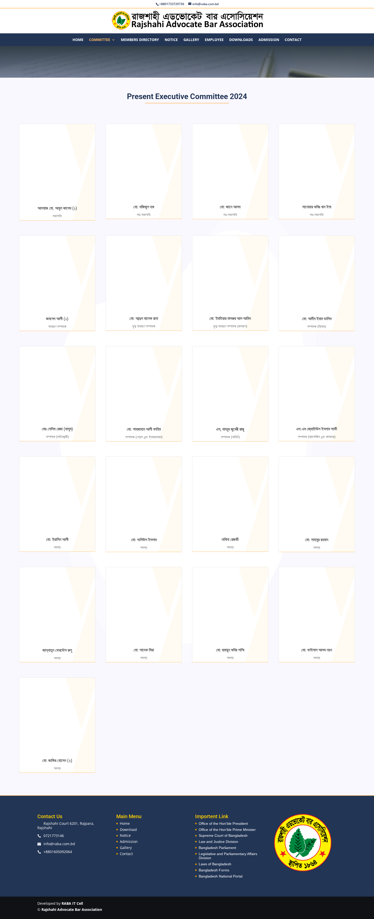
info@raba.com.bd (59, 843)
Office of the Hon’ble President (223, 823)
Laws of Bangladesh (215, 864)
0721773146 (54, 835)
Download (128, 829)
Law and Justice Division (218, 842)
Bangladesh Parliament (217, 848)
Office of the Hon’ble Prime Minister (227, 830)
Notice (171, 40)
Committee (99, 40)
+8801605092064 (58, 851)
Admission (268, 40)
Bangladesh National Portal (220, 876)
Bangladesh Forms (214, 870)
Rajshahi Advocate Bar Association (71, 909)
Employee (214, 40)
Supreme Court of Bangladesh (223, 835)
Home (78, 40)
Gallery (191, 40)
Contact (293, 40)
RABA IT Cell (72, 903)
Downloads (241, 40)
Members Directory (140, 40)
